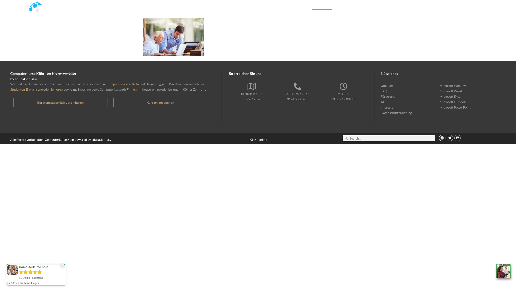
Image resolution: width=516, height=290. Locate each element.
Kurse (304, 7)
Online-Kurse (392, 7)
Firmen (132, 89)
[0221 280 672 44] (297, 86)
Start (292, 7)
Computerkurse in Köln (122, 84)
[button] (442, 138)
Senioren (56, 89)
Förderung (371, 7)
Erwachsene (34, 89)
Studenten (17, 89)
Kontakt (449, 7)
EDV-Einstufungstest (420, 7)
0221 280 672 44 (297, 93)
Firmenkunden (350, 7)
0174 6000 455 (297, 99)
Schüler (199, 84)
